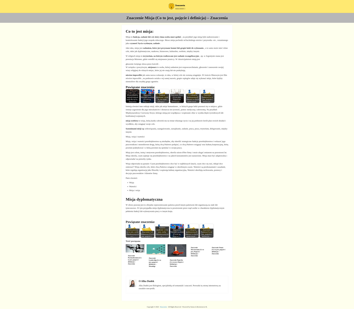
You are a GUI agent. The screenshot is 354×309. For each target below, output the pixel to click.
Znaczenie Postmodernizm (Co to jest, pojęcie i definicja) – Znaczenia (135, 260)
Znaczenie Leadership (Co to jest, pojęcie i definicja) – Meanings (155, 262)
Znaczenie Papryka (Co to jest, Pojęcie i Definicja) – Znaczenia (176, 263)
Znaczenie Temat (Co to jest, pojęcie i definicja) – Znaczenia (218, 251)
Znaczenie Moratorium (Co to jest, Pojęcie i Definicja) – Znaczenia (197, 252)
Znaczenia (163, 307)
